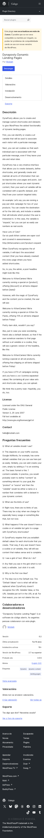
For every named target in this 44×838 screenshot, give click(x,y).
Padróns (27, 747)
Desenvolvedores (10, 763)
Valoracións (10, 84)
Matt (5, 780)
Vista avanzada (9, 681)
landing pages (35, 674)
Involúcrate (28, 755)
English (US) (37, 663)
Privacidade (7, 747)
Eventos (27, 759)
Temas (26, 738)
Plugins (26, 742)
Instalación (10, 91)
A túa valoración (9, 700)
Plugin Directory (8, 11)
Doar (26, 763)
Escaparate (28, 733)
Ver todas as (36, 700)
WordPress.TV (10, 768)
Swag (27, 768)
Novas (5, 738)
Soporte (8, 103)
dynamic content (35, 669)
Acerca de (7, 733)
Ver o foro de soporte (12, 718)
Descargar (8, 68)
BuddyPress (9, 789)
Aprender (6, 755)
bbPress (7, 785)
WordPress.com (10, 776)
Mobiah (9, 62)
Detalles (8, 78)
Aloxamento (7, 742)
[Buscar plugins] (28, 19)
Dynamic (23, 669)
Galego (11, 800)
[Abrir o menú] (40, 3)
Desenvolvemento (13, 97)
